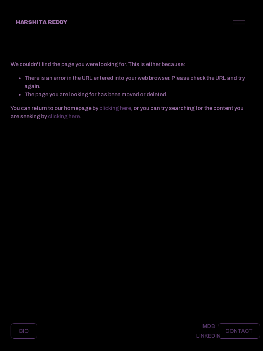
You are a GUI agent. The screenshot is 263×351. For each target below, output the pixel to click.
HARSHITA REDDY (41, 22)
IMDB (208, 326)
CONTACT (239, 331)
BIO (24, 331)
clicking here (115, 108)
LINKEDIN (208, 336)
